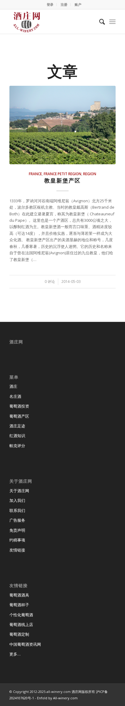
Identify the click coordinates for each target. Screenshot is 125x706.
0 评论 (50, 281)
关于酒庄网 (19, 490)
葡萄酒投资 (19, 406)
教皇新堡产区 (62, 180)
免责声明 (17, 530)
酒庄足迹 (17, 426)
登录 (50, 4)
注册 (64, 4)
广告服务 (17, 520)
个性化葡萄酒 (21, 614)
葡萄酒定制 (19, 634)
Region (89, 173)
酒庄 (13, 386)
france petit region (62, 173)
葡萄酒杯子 (19, 604)
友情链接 (17, 550)
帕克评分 (17, 445)
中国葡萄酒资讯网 (25, 644)
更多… (15, 654)
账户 (78, 4)
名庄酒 (15, 396)
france (35, 173)
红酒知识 (17, 435)
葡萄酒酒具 (19, 595)
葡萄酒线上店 (21, 624)
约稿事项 (17, 540)
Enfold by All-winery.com (57, 698)
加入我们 (17, 500)
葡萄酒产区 (19, 416)
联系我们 (17, 510)
